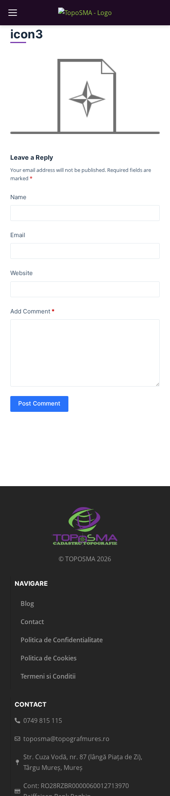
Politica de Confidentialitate (62, 640)
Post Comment (39, 403)
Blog (27, 603)
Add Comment (32, 311)
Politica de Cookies (49, 658)
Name (18, 197)
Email (17, 235)
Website (21, 273)
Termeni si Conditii (48, 676)
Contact (32, 621)
